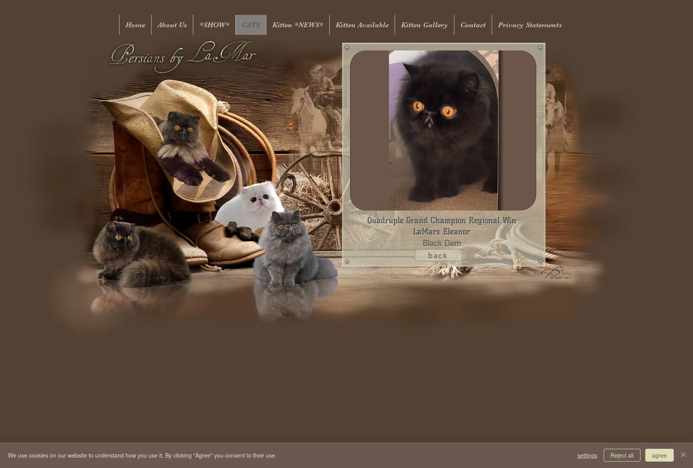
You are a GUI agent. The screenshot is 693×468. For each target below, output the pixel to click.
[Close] (683, 455)
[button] (443, 130)
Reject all (622, 455)
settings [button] (587, 455)
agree (659, 455)
